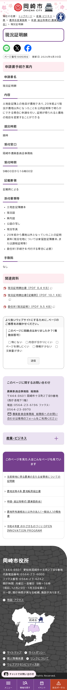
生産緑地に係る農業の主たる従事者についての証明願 (33, 478)
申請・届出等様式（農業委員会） (24, 501)
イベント (42, 688)
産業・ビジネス (44, 16)
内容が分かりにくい (41, 342)
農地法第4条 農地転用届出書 (24, 491)
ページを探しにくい (17, 346)
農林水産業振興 (18, 20)
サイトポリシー (37, 652)
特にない (16, 342)
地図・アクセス (15, 600)
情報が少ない (44, 346)
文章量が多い (14, 351)
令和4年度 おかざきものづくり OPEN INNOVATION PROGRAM (29, 528)
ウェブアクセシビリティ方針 (23, 664)
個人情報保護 (15, 658)
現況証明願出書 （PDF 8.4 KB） (28, 288)
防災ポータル (59, 688)
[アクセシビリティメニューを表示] (60, 17)
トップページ (25, 16)
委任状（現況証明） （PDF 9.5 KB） (30, 306)
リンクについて (40, 658)
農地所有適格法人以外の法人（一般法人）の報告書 (34, 513)
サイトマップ (14, 652)
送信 (33, 360)
